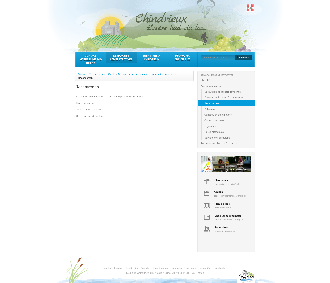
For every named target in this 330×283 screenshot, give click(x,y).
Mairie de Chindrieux (165, 25)
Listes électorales (214, 132)
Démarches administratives (121, 57)
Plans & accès (160, 268)
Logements (210, 126)
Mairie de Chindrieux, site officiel (96, 74)
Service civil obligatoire (217, 137)
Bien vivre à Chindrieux (151, 57)
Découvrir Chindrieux (182, 57)
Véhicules (209, 109)
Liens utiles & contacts (183, 268)
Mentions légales (112, 268)
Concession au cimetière (218, 114)
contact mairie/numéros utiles (91, 59)
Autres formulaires (162, 74)
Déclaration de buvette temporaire (223, 91)
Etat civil (205, 80)
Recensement (212, 103)
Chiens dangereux (214, 120)
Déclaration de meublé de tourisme (223, 97)
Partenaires (205, 268)
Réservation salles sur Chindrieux (219, 143)
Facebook (219, 268)
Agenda (145, 268)
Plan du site (131, 268)
